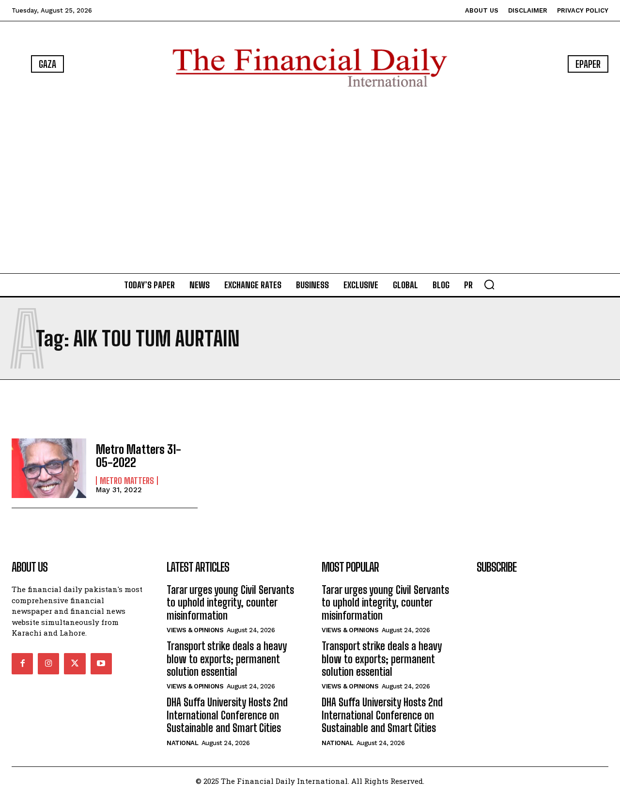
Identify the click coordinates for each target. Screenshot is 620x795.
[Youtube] (101, 663)
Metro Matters (127, 480)
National (182, 743)
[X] (74, 663)
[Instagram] (48, 663)
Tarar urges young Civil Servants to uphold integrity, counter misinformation (230, 602)
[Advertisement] (310, 182)
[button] (489, 284)
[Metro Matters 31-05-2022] (49, 468)
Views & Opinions (195, 630)
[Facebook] (22, 663)
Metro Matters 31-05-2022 (138, 455)
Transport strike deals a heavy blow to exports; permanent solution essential (227, 658)
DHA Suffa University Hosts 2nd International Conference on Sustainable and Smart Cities (227, 715)
